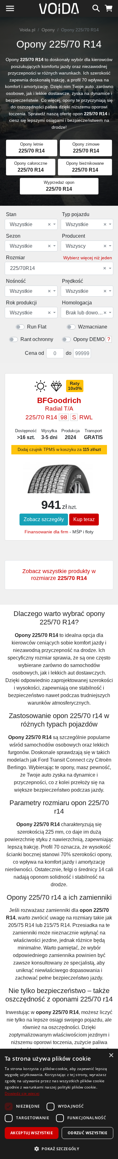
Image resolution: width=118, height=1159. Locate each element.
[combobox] (31, 224)
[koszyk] (108, 7)
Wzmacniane (92, 326)
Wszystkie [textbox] (30, 224)
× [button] (111, 1055)
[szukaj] (96, 7)
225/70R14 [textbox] (58, 268)
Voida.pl (27, 29)
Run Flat (36, 326)
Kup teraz (84, 519)
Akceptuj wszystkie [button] (31, 1133)
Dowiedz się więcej (22, 1093)
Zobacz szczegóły (44, 519)
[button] (59, 1149)
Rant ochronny (36, 339)
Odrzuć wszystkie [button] (87, 1133)
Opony (48, 29)
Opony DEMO (88, 339)
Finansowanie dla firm (46, 531)
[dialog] (59, 1104)
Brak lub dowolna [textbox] (86, 312)
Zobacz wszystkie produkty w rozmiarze (59, 574)
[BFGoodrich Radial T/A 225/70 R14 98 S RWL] (59, 488)
